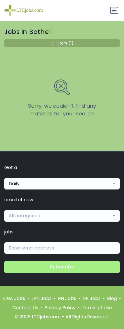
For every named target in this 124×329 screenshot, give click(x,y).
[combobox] (62, 183)
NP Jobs (91, 298)
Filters (65, 43)
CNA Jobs (14, 298)
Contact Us (25, 307)
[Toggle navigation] (114, 10)
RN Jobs (67, 298)
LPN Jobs (41, 298)
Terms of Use (97, 307)
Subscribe (62, 267)
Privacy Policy (60, 307)
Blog (112, 298)
